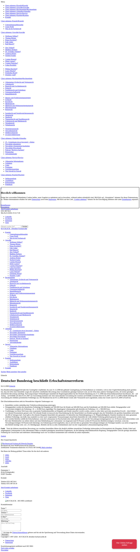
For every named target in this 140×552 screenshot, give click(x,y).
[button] (7, 455)
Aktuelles (23, 138)
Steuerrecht (9, 115)
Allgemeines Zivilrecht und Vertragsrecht (19, 82)
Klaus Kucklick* (11, 40)
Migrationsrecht (10, 107)
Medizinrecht (9, 104)
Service (20, 158)
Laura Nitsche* (10, 71)
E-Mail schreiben (46, 447)
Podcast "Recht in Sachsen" (14, 150)
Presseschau (9, 152)
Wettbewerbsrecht (11, 133)
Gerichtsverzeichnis (12, 169)
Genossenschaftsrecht (12, 92)
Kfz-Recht (8, 102)
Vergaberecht (9, 123)
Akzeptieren (5, 207)
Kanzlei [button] (25, 5)
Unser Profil (9, 27)
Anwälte (22, 32)
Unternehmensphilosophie (14, 25)
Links (7, 165)
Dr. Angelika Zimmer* (13, 52)
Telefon (4, 512)
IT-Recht (8, 100)
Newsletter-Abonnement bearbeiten (17, 146)
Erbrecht (8, 88)
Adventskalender (11, 154)
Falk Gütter (9, 42)
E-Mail (4, 517)
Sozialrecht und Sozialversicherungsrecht (19, 113)
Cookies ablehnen (80, 199)
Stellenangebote (10, 178)
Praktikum (8, 184)
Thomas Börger (10, 38)
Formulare (8, 167)
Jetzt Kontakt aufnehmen (9, 209)
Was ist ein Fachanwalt (13, 29)
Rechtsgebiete (27, 78)
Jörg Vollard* (10, 48)
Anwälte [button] (26, 7)
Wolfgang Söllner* (11, 36)
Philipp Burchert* (11, 69)
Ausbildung (9, 180)
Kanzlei (21, 21)
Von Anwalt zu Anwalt (13, 171)
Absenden (5, 535)
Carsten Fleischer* (11, 63)
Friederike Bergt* (11, 73)
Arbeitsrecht (9, 84)
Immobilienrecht (11, 94)
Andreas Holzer (10, 54)
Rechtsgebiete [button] (32, 9)
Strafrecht (8, 117)
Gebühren (8, 163)
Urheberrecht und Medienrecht (15, 121)
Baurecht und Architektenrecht (15, 86)
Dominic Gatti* (10, 75)
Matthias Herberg (11, 50)
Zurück (3, 436)
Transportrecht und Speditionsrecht (17, 119)
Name (3, 508)
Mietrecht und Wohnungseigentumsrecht (19, 106)
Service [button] (25, 13)
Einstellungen (126, 199)
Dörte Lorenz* (10, 61)
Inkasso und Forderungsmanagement (18, 98)
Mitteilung (5, 521)
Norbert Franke (10, 55)
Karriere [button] (26, 15)
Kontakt (8, 17)
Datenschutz (36, 199)
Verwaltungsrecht (11, 131)
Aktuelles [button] (27, 11)
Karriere (21, 175)
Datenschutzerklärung (19, 532)
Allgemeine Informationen (14, 161)
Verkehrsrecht (10, 125)
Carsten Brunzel (10, 59)
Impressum (52, 199)
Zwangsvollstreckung (12, 135)
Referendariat (10, 182)
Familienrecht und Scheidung (15, 90)
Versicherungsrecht (11, 129)
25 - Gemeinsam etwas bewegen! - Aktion (19, 142)
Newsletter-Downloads (13, 148)
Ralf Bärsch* (9, 44)
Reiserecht (8, 109)
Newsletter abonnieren (13, 144)
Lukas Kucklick (10, 65)
